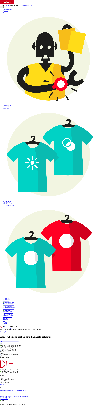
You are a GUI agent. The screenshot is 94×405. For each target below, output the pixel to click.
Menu (2, 7)
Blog (25, 390)
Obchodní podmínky (24, 396)
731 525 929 (7, 5)
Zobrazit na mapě (4, 385)
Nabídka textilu (6, 318)
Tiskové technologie (7, 9)
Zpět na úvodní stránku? (9, 341)
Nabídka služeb (6, 202)
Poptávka (5, 322)
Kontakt (5, 323)
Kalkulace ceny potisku (5, 396)
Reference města (20, 390)
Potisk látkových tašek (11, 390)
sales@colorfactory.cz (27, 5)
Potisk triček (3, 390)
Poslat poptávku (3, 332)
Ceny (4, 321)
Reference (5, 319)
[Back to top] (4, 399)
